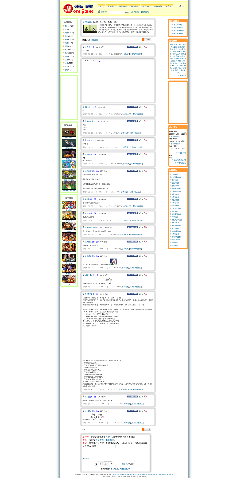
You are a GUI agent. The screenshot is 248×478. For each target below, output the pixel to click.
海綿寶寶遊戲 (176, 225)
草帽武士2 (87, 22)
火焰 (86, 47)
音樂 (66, 29)
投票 (66, 70)
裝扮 (183, 47)
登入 (112, 469)
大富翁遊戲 (175, 197)
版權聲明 (123, 474)
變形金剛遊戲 (176, 231)
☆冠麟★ (88, 411)
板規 (108, 437)
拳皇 (172, 70)
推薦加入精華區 (135, 54)
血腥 (171, 58)
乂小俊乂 (88, 256)
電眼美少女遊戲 (177, 220)
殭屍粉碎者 (69, 148)
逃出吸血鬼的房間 (180, 160)
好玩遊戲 (139, 476)
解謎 (178, 51)
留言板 (169, 6)
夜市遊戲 (175, 180)
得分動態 (135, 12)
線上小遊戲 (123, 476)
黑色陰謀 (69, 263)
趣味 (171, 44)
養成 (175, 49)
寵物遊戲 (175, 243)
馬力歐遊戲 (175, 203)
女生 (175, 44)
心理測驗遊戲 (176, 177)
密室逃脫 (174, 61)
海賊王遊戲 (175, 186)
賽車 (66, 43)
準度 (177, 63)
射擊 (66, 56)
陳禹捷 (87, 397)
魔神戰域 (69, 274)
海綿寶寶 (183, 58)
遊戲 (106, 476)
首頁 (102, 6)
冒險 (179, 68)
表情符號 (86, 458)
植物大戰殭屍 (176, 191)
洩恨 (175, 68)
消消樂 (176, 58)
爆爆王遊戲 (175, 206)
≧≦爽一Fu (88, 275)
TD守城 (182, 56)
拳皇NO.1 (88, 294)
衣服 (66, 66)
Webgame (179, 65)
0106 (86, 140)
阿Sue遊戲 (175, 223)
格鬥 (66, 50)
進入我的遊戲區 (178, 30)
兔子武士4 (68, 138)
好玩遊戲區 (133, 476)
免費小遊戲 (111, 476)
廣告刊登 (170, 474)
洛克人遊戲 (175, 183)
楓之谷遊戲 (175, 228)
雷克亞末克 (89, 121)
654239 (87, 107)
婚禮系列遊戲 (176, 214)
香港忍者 (69, 159)
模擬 (179, 47)
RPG (67, 26)
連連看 (180, 49)
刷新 (123, 464)
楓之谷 (177, 70)
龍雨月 (87, 213)
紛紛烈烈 (88, 171)
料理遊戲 (175, 217)
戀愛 (179, 61)
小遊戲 (103, 476)
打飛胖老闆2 (175, 136)
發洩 (184, 68)
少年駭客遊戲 (176, 208)
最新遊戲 (123, 6)
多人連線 (174, 47)
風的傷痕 (88, 242)
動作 (66, 53)
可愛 (179, 44)
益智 (66, 39)
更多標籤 (183, 75)
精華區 (95, 40)
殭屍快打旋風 (69, 180)
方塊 (66, 63)
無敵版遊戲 (175, 194)
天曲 (69, 284)
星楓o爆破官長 (90, 228)
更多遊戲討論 (182, 163)
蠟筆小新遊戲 (176, 188)
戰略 (66, 33)
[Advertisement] (104, 82)
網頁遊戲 (158, 6)
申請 (180, 25)
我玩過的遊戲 (178, 33)
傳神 (69, 252)
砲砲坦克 (69, 221)
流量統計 (130, 474)
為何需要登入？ (125, 469)
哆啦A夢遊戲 (176, 240)
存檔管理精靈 (178, 28)
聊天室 (104, 12)
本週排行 (111, 6)
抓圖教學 (99, 440)
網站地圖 (136, 474)
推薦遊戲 (146, 6)
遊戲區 (128, 476)
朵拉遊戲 (175, 211)
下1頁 (148, 40)
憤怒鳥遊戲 (175, 200)
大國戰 (69, 231)
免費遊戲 (144, 476)
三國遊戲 (175, 174)
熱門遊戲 (135, 6)
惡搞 (171, 49)
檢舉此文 (125, 54)
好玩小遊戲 (117, 476)
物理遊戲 (175, 245)
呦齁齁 (87, 154)
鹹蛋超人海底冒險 (69, 169)
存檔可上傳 (176, 54)
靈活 (184, 44)
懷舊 (66, 36)
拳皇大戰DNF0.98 (69, 191)
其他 (66, 60)
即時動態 (145, 12)
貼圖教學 (110, 440)
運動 (66, 46)
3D (181, 63)
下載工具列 (115, 474)
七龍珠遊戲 (175, 234)
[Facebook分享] (132, 47)
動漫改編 (176, 56)
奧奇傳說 (69, 210)
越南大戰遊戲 (176, 237)
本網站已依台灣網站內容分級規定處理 (153, 474)
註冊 (116, 469)
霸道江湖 (69, 242)
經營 (174, 51)
